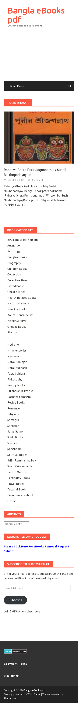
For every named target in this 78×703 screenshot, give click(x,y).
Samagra (13, 420)
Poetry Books (16, 385)
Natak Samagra (17, 362)
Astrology (13, 251)
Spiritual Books (17, 455)
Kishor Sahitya (16, 321)
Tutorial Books (17, 489)
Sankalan (13, 426)
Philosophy (14, 379)
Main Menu (17, 86)
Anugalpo (13, 245)
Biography (14, 263)
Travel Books (15, 484)
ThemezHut (10, 698)
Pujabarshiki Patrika (20, 391)
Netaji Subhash (17, 368)
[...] (24, 204)
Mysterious (14, 356)
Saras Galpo (15, 431)
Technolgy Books (18, 478)
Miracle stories (17, 350)
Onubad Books (16, 326)
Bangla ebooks (17, 257)
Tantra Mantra (16, 472)
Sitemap (12, 332)
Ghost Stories (16, 292)
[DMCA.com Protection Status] (15, 651)
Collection (14, 274)
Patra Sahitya (16, 373)
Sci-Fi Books (15, 437)
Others (11, 501)
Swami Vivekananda (20, 466)
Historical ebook (18, 303)
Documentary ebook (20, 495)
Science (12, 443)
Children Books (17, 268)
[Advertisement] (39, 57)
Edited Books (15, 286)
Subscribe (15, 600)
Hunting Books (17, 309)
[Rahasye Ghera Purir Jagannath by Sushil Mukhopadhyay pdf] (39, 137)
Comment (37, 180)
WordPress (33, 694)
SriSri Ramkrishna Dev (21, 460)
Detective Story (17, 280)
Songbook (14, 449)
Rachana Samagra (19, 397)
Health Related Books (21, 297)
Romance (13, 408)
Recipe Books (16, 402)
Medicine (13, 344)
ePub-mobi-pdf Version (22, 240)
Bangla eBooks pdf (36, 15)
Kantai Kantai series (20, 315)
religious (13, 414)
